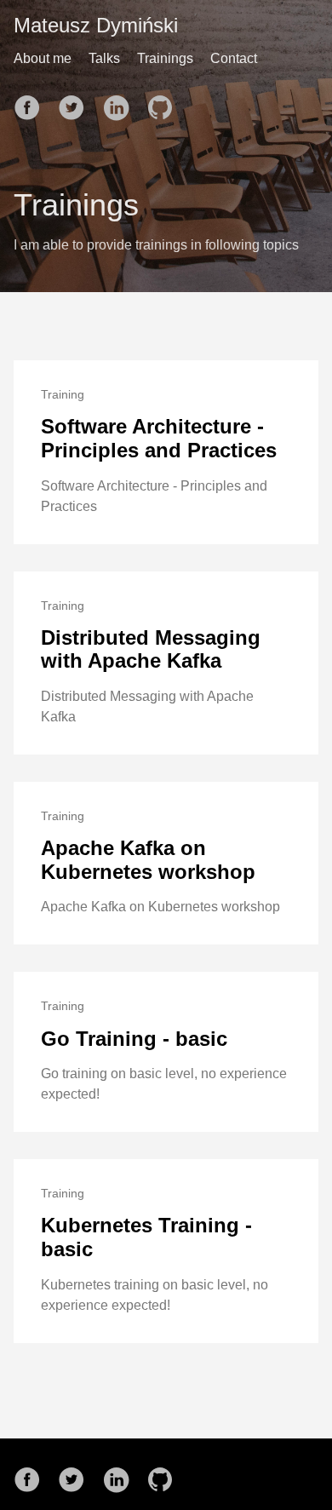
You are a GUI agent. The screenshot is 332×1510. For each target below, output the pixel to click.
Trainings (165, 58)
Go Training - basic (134, 1038)
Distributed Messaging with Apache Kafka (150, 649)
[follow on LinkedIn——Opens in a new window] (121, 102)
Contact (233, 58)
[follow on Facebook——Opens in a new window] (32, 102)
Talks (104, 58)
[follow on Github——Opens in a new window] (165, 102)
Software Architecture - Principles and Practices (159, 438)
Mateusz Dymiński (96, 25)
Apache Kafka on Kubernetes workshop (148, 859)
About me (43, 58)
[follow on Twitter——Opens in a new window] (76, 102)
